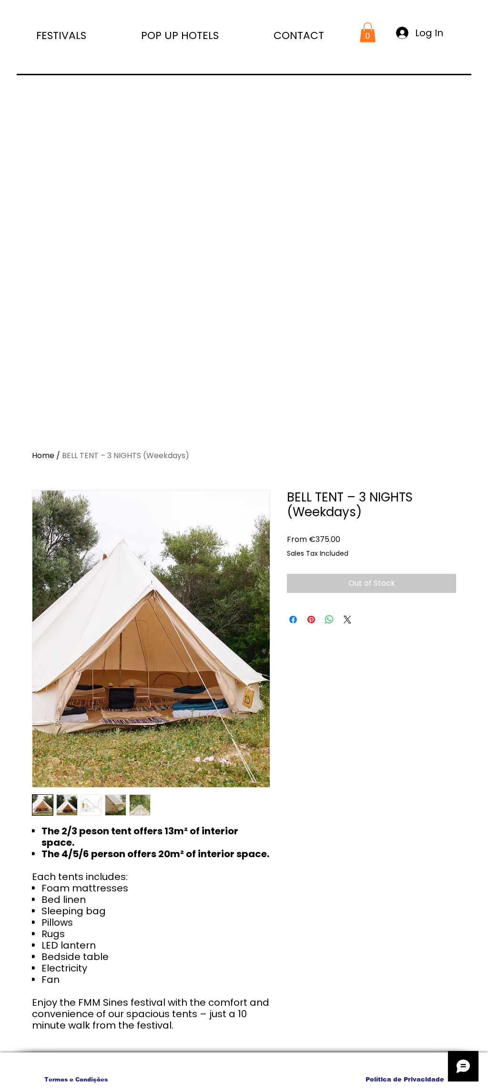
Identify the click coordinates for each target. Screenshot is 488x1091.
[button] (159, 33)
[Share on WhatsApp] (329, 619)
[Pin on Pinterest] (311, 619)
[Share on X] (347, 619)
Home (43, 455)
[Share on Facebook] (293, 619)
